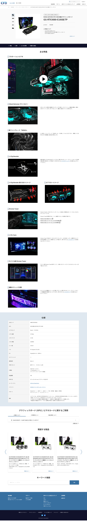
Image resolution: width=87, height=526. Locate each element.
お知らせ (84, 4)
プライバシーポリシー (32, 512)
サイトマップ (56, 512)
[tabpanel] (43, 421)
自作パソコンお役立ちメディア (68, 4)
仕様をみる (72, 36)
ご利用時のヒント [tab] (34, 415)
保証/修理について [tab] (52, 415)
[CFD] (4, 3)
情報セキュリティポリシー (23, 512)
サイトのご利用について (48, 512)
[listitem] (46, 218)
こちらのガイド (71, 239)
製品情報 (53, 4)
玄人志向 (51, 24)
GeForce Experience (34, 383)
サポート (58, 4)
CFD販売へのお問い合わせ (64, 512)
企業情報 (78, 4)
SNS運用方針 (40, 512)
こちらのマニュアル (65, 161)
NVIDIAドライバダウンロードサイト (38, 387)
